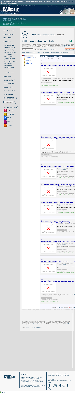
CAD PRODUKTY (9, 91)
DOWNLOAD (7, 41)
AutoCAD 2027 (7, 19)
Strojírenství (65, 52)
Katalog (24, 52)
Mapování (52, 52)
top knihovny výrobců (9, 58)
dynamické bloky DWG (9, 56)
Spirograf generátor (13, 22)
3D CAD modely (8, 54)
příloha (58, 95)
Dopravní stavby (40, 52)
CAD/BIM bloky (8, 45)
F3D (69, 45)
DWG (61, 45)
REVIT (9, 118)
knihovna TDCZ (8, 65)
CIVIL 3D (10, 122)
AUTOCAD (10, 110)
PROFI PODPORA (9, 98)
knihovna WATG (8, 63)
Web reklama (35, 385)
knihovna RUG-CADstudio (10, 61)
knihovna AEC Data (9, 60)
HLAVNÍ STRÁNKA (9, 31)
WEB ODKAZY (8, 94)
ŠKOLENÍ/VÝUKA (9, 80)
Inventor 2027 (16, 19)
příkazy (23, 23)
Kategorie (26, 55)
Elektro (47, 52)
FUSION (9, 126)
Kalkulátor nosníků (13, 20)
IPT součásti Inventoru (9, 50)
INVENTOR (10, 114)
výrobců (63, 46)
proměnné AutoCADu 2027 (10, 24)
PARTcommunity (8, 69)
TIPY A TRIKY (7, 38)
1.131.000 (5, 18)
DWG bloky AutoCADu (9, 47)
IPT (67, 45)
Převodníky (12, 23)
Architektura (30, 52)
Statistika (27, 327)
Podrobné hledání (44, 49)
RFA (64, 45)
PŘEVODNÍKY (7, 76)
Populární (49, 46)
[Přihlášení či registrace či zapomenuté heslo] (62, 7)
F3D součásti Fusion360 (10, 52)
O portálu (32, 383)
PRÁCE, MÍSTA (8, 87)
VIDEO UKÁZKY (8, 84)
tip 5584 (67, 323)
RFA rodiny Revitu (8, 49)
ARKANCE (51, 374)
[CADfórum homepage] (11, 12)
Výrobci (31, 55)
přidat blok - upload (9, 72)
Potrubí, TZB (58, 52)
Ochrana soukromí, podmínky (34, 386)
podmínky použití (33, 323)
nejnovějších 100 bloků (36, 327)
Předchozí (60, 307)
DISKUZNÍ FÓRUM (9, 34)
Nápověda (53, 49)
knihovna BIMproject (9, 67)
